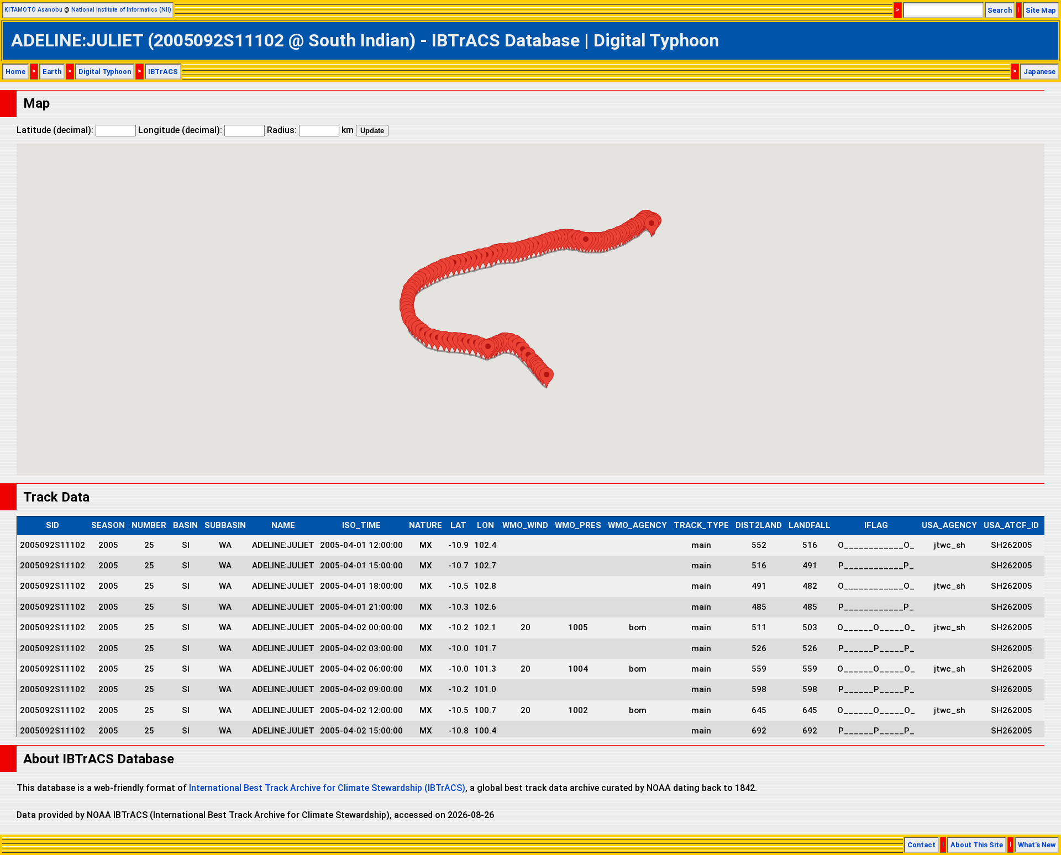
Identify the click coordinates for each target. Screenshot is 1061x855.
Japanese (1039, 71)
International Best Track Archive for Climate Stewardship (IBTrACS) (327, 788)
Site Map (1041, 10)
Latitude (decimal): (56, 130)
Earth (52, 71)
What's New (1036, 845)
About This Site (976, 845)
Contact (921, 845)
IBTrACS (163, 71)
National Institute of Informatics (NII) (121, 9)
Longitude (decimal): (181, 130)
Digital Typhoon (104, 71)
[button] (651, 226)
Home (15, 71)
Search (1000, 10)
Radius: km (310, 130)
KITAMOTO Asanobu (33, 9)
